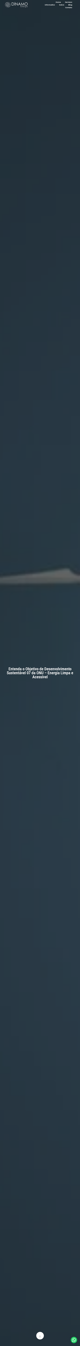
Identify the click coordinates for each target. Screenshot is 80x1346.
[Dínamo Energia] (16, 5)
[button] (74, 1340)
